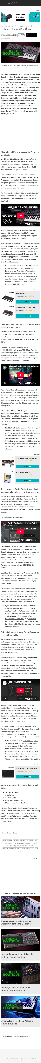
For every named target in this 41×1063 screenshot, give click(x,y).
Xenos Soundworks (22, 430)
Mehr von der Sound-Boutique (16, 803)
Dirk (14, 35)
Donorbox (32, 619)
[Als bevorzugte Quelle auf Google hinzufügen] (31, 35)
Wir (7, 1058)
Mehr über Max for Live (14, 800)
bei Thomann (14, 279)
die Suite (16, 759)
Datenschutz (14, 1058)
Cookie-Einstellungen (12, 1061)
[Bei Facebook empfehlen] (27, 833)
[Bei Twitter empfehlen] (35, 833)
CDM (37, 737)
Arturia (30, 433)
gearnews (13, 3)
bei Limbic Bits (12, 268)
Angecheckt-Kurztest (15, 188)
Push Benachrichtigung (29, 1061)
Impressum (24, 1058)
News (16, 792)
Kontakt (33, 1058)
